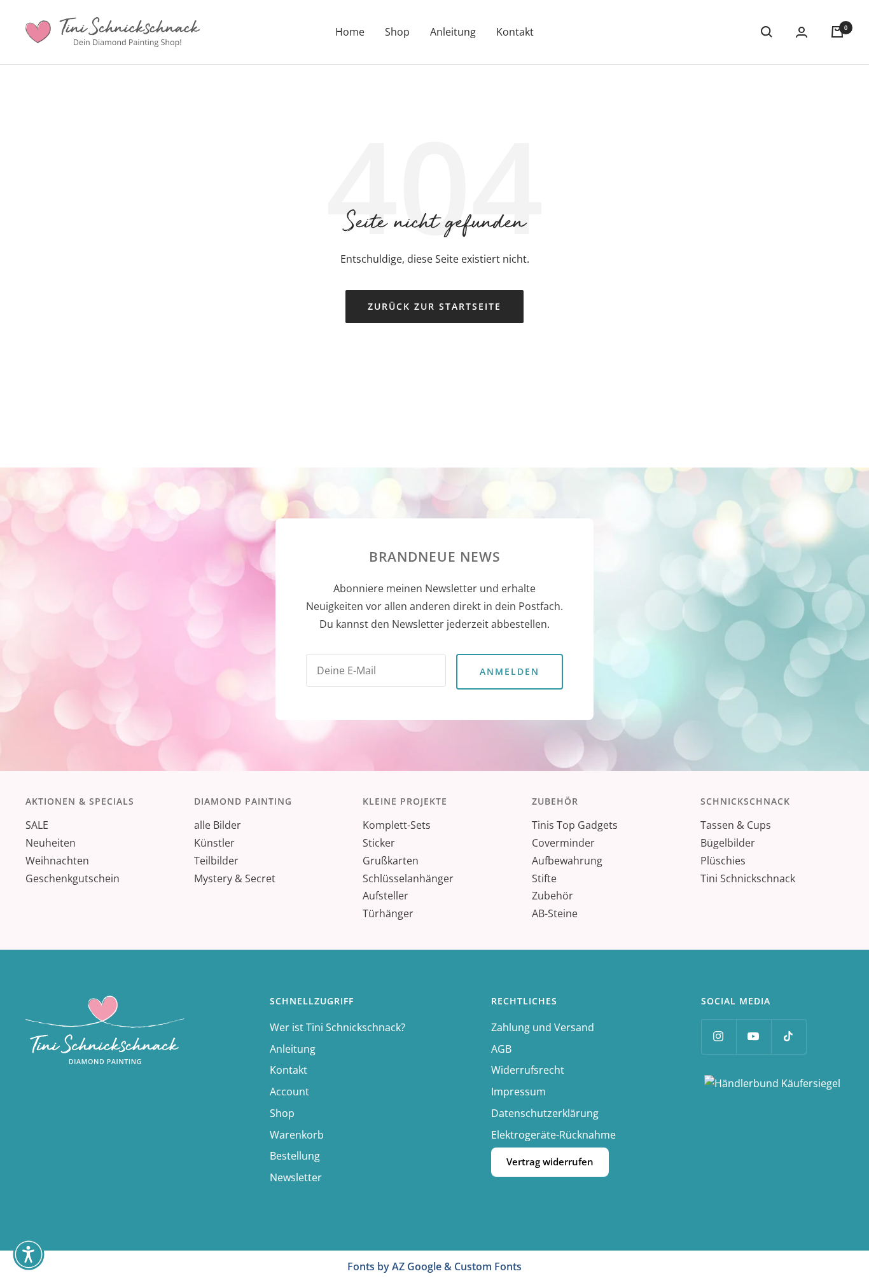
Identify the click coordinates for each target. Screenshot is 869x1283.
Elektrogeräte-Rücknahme (553, 1135)
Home (350, 32)
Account (289, 1092)
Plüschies (723, 861)
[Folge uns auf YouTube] (753, 1036)
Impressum (518, 1092)
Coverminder (563, 843)
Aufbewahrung (567, 861)
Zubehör (552, 896)
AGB (501, 1049)
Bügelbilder (727, 843)
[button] (29, 1254)
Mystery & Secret (234, 878)
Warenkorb (297, 1135)
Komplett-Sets (397, 825)
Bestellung (295, 1156)
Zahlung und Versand (542, 1027)
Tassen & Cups (735, 825)
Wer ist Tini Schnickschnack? (337, 1027)
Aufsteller (385, 896)
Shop (397, 32)
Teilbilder (216, 861)
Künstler (214, 843)
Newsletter (296, 1177)
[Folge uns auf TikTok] (788, 1036)
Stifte (544, 878)
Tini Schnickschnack (747, 878)
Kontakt (515, 32)
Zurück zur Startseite (434, 306)
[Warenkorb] (837, 32)
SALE (36, 825)
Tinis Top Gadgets (575, 825)
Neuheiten (50, 843)
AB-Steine (555, 913)
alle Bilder (217, 825)
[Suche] (766, 32)
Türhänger (388, 913)
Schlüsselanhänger (408, 878)
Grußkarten (391, 861)
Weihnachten (57, 861)
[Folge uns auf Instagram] (718, 1036)
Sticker (379, 843)
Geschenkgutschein (72, 878)
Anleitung (453, 32)
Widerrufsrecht (527, 1070)
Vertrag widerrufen (550, 1161)
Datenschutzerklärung (545, 1113)
